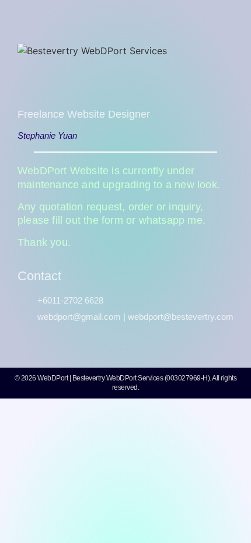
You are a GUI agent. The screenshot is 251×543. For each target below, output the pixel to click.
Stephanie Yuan (47, 135)
